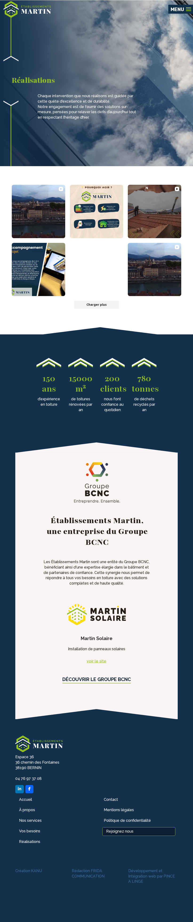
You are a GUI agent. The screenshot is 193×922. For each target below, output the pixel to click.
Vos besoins (29, 831)
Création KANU (28, 871)
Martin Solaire (97, 638)
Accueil (25, 799)
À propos (27, 810)
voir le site (96, 661)
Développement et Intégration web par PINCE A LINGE (151, 876)
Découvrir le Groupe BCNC (96, 679)
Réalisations (29, 841)
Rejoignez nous (119, 831)
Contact (111, 799)
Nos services (30, 820)
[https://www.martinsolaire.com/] (96, 614)
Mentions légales (119, 810)
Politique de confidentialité (127, 820)
